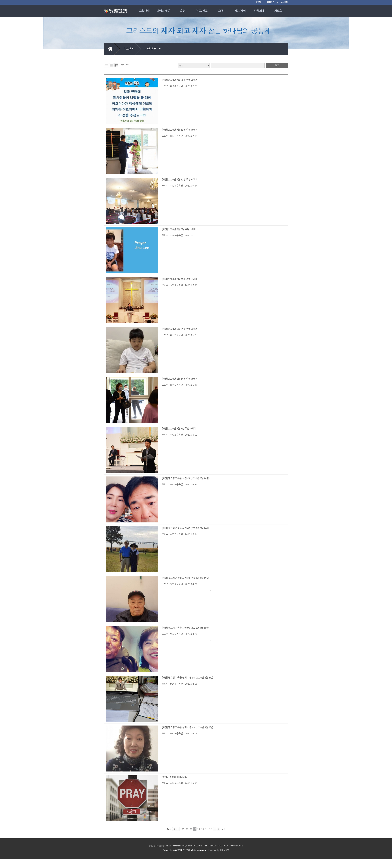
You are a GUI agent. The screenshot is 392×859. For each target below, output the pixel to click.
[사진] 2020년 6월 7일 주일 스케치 (179, 428)
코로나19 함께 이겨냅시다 (174, 777)
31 (206, 829)
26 (187, 829)
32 (210, 829)
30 (202, 829)
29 (198, 829)
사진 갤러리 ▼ (153, 48)
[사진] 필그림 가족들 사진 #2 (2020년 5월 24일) (185, 528)
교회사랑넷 (224, 850)
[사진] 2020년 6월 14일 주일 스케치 (180, 378)
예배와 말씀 (163, 10)
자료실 (278, 10)
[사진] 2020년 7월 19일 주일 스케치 (180, 129)
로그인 (258, 2)
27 (191, 829)
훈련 (182, 10)
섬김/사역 (240, 10)
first (169, 829)
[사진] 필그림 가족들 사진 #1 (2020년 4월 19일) (185, 578)
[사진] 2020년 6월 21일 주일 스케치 (180, 329)
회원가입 (270, 2)
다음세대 (259, 10)
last (223, 829)
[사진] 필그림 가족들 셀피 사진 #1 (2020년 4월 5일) (187, 677)
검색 (277, 65)
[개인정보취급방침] (157, 845)
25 (183, 829)
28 (194, 829)
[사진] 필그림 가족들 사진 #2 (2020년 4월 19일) (185, 627)
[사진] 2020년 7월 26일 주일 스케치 (180, 79)
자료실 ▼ (129, 48)
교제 (221, 10)
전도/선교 (201, 10)
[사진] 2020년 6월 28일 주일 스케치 (180, 279)
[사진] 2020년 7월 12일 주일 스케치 (180, 179)
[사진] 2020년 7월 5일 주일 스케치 (179, 229)
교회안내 (144, 10)
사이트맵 (284, 2)
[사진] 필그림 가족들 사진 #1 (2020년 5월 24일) (185, 478)
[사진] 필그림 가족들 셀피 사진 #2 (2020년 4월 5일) (187, 727)
